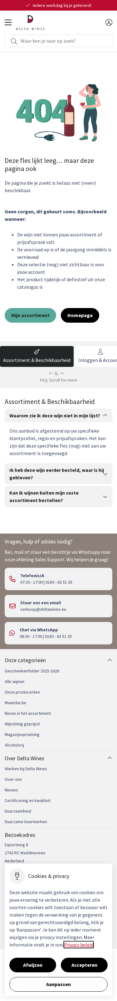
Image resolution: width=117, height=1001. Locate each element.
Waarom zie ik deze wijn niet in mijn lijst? (54, 415)
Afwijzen (32, 965)
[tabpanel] (58, 453)
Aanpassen (58, 984)
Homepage (80, 315)
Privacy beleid (78, 945)
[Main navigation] (8, 22)
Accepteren (84, 965)
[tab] (37, 356)
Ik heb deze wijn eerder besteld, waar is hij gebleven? (56, 474)
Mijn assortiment (30, 315)
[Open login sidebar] (108, 22)
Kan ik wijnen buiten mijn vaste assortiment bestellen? (44, 496)
